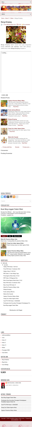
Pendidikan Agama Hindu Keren (17, 418)
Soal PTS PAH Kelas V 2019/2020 (11, 300)
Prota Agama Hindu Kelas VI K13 (11, 275)
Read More (15, 106)
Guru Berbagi (5, 364)
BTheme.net (17, 423)
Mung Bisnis (27, 423)
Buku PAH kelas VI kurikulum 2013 (11, 282)
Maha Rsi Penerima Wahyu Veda (9, 239)
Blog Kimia (4, 362)
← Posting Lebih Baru (6, 147)
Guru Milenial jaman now (14, 382)
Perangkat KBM (6, 350)
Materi (11, 18)
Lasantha (25, 422)
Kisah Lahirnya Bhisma (14, 110)
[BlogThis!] (4, 95)
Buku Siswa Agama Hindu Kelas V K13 (12, 280)
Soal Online (5, 352)
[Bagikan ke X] (5, 95)
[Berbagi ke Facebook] (7, 95)
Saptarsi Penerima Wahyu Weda (16, 100)
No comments (26, 24)
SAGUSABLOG (15, 420)
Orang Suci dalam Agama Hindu (16, 128)
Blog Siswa (19, 424)
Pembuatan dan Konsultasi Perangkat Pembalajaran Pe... (17, 303)
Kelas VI (7, 18)
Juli (5, 265)
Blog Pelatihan (5, 359)
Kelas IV (4, 340)
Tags (10, 236)
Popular (4, 236)
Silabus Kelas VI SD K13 (9, 271)
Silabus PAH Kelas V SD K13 (10, 266)
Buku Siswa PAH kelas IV (9, 285)
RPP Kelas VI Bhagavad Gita (10, 278)
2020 (4, 263)
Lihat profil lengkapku (12, 385)
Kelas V (4, 342)
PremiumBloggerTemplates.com (7, 423)
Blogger (20, 310)
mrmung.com (13, 424)
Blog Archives (17, 236)
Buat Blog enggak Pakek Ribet (12, 209)
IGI (20, 420)
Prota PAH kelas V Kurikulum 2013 (11, 269)
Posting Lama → (27, 147)
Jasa (3, 337)
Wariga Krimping (6, 22)
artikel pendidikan (6, 335)
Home (2, 18)
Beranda (17, 147)
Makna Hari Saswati (13, 137)
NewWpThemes (12, 422)
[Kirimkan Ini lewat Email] (2, 95)
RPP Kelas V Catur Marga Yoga (11, 273)
